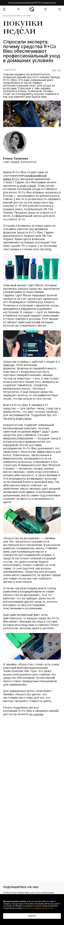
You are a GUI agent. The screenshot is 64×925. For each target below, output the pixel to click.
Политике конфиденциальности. (38, 908)
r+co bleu (26, 16)
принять (32, 916)
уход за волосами (11, 16)
